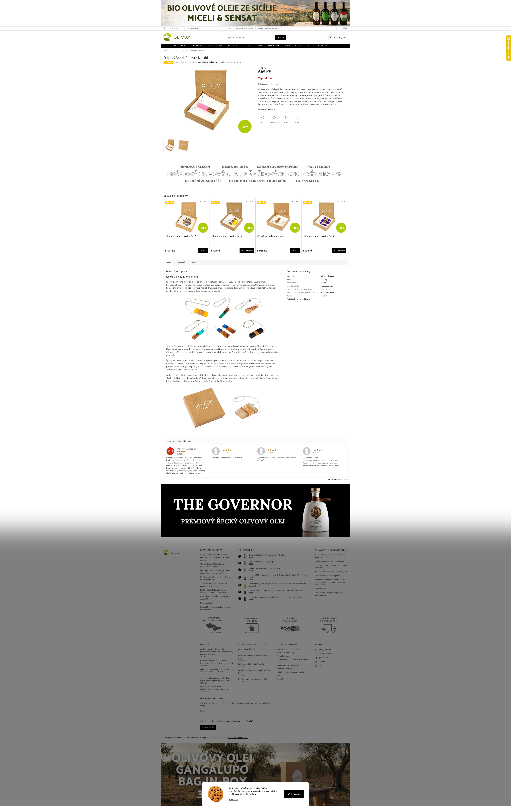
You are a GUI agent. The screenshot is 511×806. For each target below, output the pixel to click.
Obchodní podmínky (285, 668)
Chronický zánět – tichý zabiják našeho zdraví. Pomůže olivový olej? (215, 571)
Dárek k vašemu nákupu (267, 28)
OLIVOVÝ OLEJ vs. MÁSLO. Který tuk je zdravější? (215, 597)
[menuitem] (165, 46)
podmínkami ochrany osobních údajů (238, 721)
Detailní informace (265, 109)
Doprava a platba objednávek (240, 28)
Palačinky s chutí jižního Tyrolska (251, 664)
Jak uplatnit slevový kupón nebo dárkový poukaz (293, 660)
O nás (279, 675)
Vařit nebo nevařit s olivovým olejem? (330, 561)
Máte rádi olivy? (206, 603)
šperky (187, 375)
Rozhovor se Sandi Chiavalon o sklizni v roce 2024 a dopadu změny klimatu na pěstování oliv (330, 582)
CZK (333, 28)
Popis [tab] (168, 262)
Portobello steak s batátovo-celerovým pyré (254, 656)
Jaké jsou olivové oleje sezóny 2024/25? (331, 572)
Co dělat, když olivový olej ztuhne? (328, 576)
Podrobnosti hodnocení (207, 62)
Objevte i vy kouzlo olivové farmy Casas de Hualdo (331, 566)
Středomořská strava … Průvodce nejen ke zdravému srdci (216, 578)
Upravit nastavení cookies (238, 737)
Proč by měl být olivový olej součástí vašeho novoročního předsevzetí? (215, 591)
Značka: (230, 62)
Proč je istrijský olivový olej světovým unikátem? (330, 556)
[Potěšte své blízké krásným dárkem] (223, 407)
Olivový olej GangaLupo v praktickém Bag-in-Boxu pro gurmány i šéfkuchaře (215, 679)
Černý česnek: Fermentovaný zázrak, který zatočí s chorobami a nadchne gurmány (215, 557)
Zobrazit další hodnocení (336, 479)
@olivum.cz (323, 657)
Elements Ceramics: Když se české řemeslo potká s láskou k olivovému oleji (216, 662)
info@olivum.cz (325, 649)
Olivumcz (322, 661)
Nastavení (233, 800)
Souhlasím (296, 794)
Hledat (280, 37)
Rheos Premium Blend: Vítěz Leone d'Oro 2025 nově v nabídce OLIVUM (216, 670)
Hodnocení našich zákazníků (288, 665)
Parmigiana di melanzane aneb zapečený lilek (254, 671)
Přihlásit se (208, 727)
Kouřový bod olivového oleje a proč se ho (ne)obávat (215, 608)
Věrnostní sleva (283, 656)
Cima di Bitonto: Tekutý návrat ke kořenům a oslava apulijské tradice (214, 688)
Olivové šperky (327, 276)
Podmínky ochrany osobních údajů (290, 672)
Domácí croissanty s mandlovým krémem (254, 679)
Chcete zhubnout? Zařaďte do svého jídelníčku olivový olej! (215, 565)
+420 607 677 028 (325, 653)
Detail (203, 250)
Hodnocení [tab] (180, 262)
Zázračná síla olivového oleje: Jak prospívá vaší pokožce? (213, 584)
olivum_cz (323, 665)
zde (255, 794)
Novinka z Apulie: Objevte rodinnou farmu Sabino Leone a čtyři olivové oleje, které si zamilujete (216, 652)
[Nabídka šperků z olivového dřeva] (223, 318)
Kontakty (280, 679)
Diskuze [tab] (193, 262)
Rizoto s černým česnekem (249, 649)
